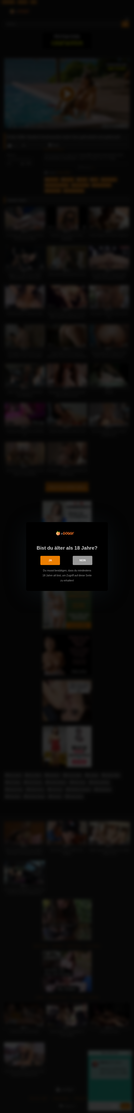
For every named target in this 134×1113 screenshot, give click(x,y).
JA (50, 560)
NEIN (82, 560)
